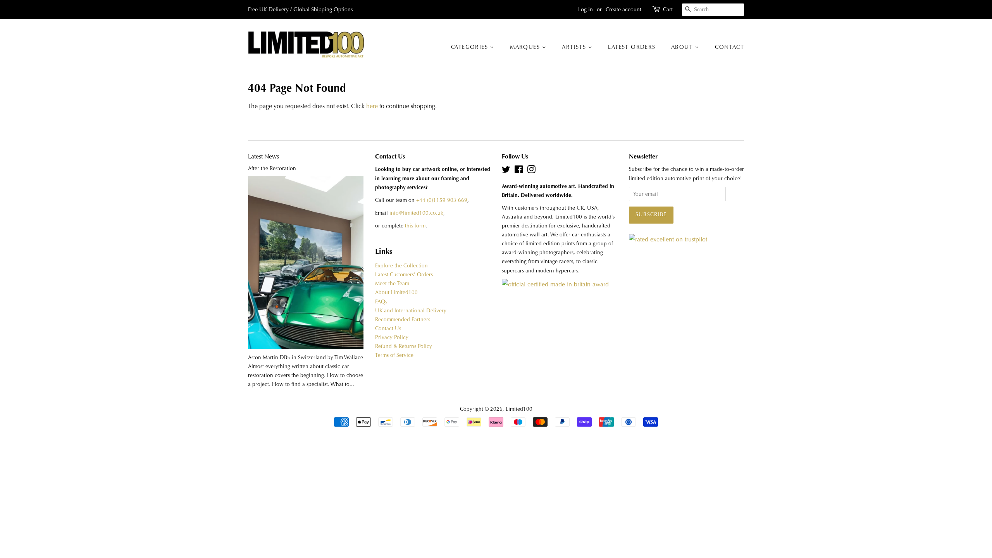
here (372, 106)
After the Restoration (272, 168)
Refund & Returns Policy (403, 346)
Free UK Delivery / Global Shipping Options (300, 9)
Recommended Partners (402, 319)
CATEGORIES (470, 46)
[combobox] (713, 9)
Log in (585, 9)
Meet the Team (392, 283)
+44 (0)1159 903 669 (441, 200)
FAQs (381, 301)
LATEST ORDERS (631, 46)
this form (415, 225)
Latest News (263, 156)
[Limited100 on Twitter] (506, 171)
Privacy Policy (391, 337)
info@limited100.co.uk (416, 213)
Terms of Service (394, 355)
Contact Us (388, 328)
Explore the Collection (401, 265)
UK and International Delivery (410, 310)
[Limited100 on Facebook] (518, 171)
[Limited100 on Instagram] (531, 171)
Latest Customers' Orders (404, 274)
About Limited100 (396, 292)
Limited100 (519, 409)
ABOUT (683, 46)
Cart (668, 9)
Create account (623, 9)
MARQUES (526, 46)
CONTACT (729, 46)
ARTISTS (575, 46)
